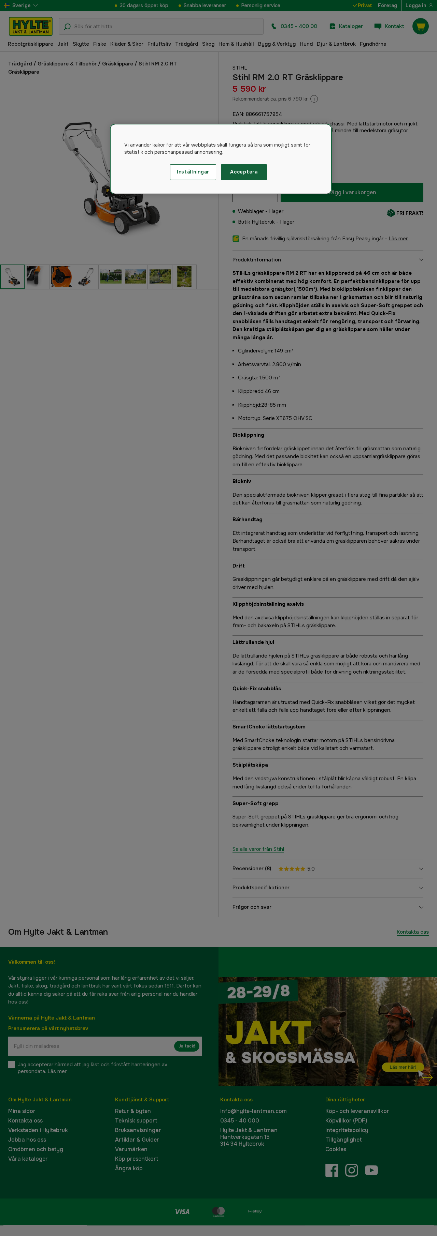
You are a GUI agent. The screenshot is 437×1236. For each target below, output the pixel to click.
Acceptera (243, 172)
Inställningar (193, 172)
